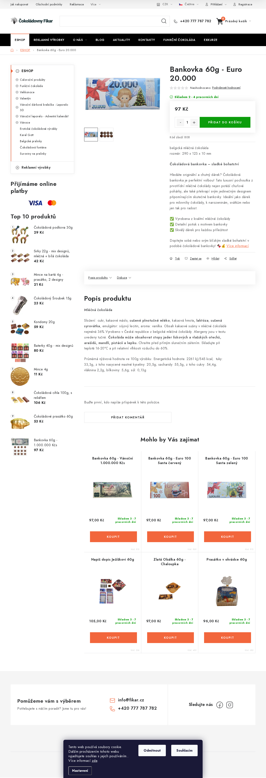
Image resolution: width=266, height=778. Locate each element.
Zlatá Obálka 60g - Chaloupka (170, 561)
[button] (112, 536)
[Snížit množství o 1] (180, 122)
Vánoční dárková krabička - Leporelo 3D (44, 107)
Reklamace (77, 4)
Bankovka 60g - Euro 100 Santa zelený (226, 460)
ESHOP (27, 71)
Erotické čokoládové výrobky (38, 129)
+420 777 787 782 (195, 21)
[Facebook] (219, 705)
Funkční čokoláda (31, 86)
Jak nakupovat (19, 4)
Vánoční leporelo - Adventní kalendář (44, 116)
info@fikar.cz (131, 700)
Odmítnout (152, 750)
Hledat (164, 21)
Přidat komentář (128, 417)
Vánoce (25, 122)
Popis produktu (98, 278)
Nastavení (80, 770)
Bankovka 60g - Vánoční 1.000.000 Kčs (112, 460)
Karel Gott (26, 135)
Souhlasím (184, 750)
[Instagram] (229, 705)
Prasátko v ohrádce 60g (227, 559)
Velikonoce (27, 92)
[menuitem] (20, 40)
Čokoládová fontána (33, 147)
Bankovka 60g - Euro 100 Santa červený (169, 460)
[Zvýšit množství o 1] (194, 122)
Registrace (245, 4)
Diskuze (122, 278)
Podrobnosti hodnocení (226, 87)
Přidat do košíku (225, 122)
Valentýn (25, 98)
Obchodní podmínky (49, 4)
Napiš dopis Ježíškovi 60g (112, 559)
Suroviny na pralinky (33, 154)
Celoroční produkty (32, 80)
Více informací (238, 246)
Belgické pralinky (31, 141)
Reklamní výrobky (36, 167)
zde (94, 760)
